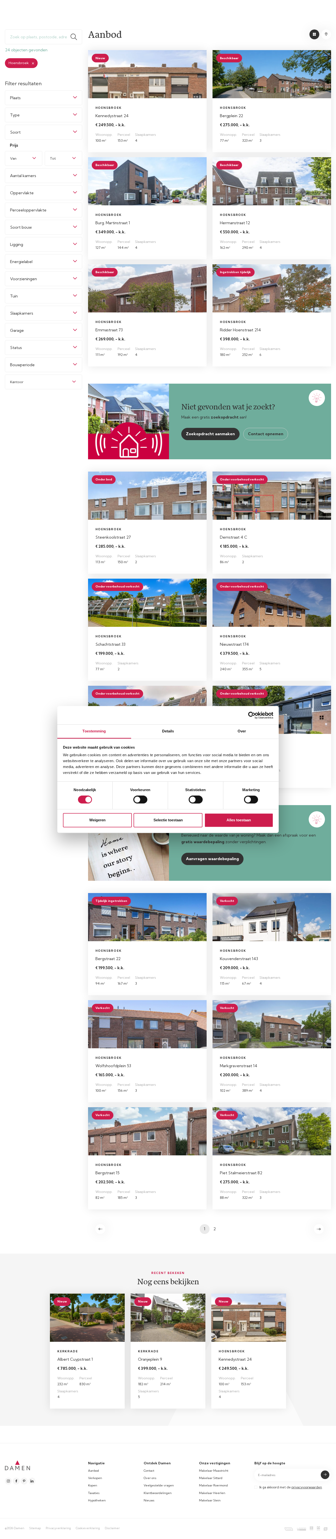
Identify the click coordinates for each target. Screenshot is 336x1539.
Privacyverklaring (58, 1528)
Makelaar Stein (210, 1500)
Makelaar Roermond (213, 1485)
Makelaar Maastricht (213, 1470)
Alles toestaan (239, 820)
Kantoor (16, 382)
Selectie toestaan (168, 820)
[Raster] (314, 34)
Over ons (150, 1478)
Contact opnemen (265, 433)
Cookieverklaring (88, 1528)
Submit (325, 1474)
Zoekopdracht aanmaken (210, 433)
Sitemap (35, 1528)
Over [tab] (242, 731)
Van (13, 158)
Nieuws (149, 1500)
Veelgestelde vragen (159, 1485)
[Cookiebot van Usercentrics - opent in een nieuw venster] (251, 715)
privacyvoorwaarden (306, 1487)
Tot (53, 158)
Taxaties (94, 1493)
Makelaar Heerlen (212, 1493)
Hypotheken (97, 1500)
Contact (149, 1470)
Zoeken (76, 36)
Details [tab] (168, 731)
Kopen (92, 1485)
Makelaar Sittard (210, 1478)
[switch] (140, 800)
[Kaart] (326, 34)
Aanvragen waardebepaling (212, 858)
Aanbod (93, 1470)
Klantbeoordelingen (158, 1493)
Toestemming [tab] (94, 731)
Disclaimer (112, 1528)
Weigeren (97, 820)
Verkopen (95, 1478)
